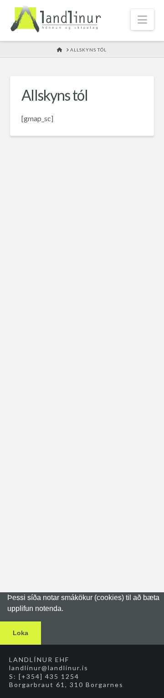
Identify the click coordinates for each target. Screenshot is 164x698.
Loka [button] (20, 632)
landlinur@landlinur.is (48, 668)
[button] (142, 19)
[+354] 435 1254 (49, 676)
